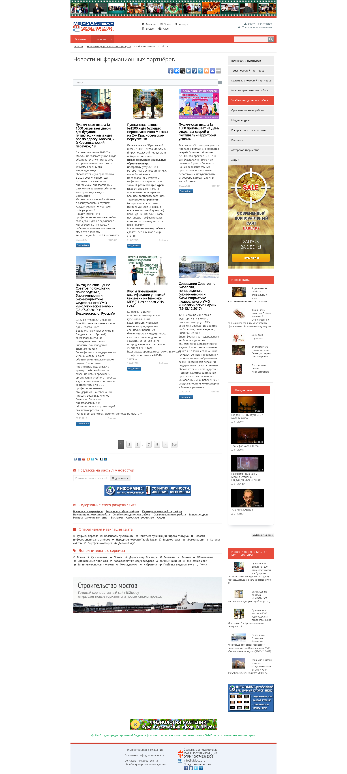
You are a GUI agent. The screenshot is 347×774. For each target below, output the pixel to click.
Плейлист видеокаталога (178, 564)
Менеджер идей (197, 561)
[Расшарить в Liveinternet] (101, 459)
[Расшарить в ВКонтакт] (75, 459)
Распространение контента (90, 517)
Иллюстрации (195, 539)
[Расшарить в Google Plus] (84, 459)
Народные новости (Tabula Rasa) (136, 539)
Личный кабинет (170, 561)
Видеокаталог (171, 539)
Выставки (117, 517)
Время (81, 557)
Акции (161, 517)
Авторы (183, 24)
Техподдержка (129, 564)
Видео (149, 28)
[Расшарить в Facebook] (80, 459)
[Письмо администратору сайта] (180, 760)
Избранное (150, 564)
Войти (251, 23)
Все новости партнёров (88, 511)
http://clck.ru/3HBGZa (106, 235)
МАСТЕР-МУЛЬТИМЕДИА (200, 753)
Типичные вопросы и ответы (96, 564)
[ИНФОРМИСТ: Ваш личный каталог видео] (251, 697)
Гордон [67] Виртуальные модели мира (247, 415)
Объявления (205, 557)
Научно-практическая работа (91, 514)
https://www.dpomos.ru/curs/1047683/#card (154, 351)
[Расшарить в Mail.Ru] (106, 459)
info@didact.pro (194, 760)
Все (174, 444)
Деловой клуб (126, 543)
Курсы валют (99, 557)
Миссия (150, 24)
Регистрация (265, 23)
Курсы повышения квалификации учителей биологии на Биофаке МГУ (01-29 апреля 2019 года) (146, 298)
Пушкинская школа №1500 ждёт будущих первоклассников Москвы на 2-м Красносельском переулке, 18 (147, 131)
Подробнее (83, 245)
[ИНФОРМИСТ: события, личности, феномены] (147, 490)
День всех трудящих (257, 336)
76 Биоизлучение (247, 507)
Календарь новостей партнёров (162, 511)
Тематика (81, 39)
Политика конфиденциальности (144, 755)
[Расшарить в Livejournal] (97, 459)
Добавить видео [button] (264, 534)
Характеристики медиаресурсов (134, 561)
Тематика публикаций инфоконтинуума (164, 536)
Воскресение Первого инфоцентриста (260, 368)
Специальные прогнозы (93, 561)
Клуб (165, 28)
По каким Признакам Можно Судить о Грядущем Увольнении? (247, 474)
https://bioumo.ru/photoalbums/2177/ (119, 413)
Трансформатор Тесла (247, 444)
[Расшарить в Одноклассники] (88, 459)
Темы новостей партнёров (122, 511)
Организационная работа (170, 514)
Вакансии (169, 557)
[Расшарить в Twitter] (93, 459)
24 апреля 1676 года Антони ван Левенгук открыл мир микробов (261, 351)
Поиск (203, 564)
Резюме (186, 557)
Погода (118, 557)
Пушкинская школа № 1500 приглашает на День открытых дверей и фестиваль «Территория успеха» (199, 131)
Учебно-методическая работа (131, 514)
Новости (101, 39)
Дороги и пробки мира (143, 557)
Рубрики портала (87, 536)
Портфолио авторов (100, 543)
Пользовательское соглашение (144, 749)
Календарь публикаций (119, 536)
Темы (167, 24)
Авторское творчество (140, 517)
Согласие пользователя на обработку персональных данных (145, 762)
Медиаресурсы (198, 514)
